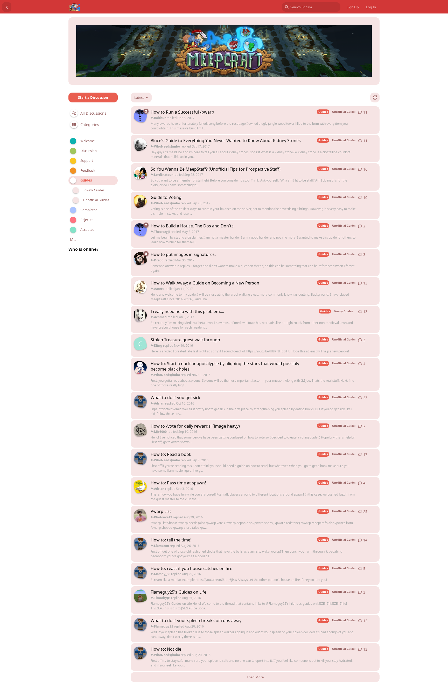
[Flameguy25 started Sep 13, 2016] (140, 401)
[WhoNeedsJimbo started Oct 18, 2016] (140, 367)
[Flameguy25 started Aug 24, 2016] (140, 572)
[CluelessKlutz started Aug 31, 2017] (140, 201)
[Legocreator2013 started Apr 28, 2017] (140, 229)
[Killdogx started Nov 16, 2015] (140, 315)
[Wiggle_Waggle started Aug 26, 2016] (140, 486)
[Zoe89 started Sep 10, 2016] (140, 429)
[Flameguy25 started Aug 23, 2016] (140, 543)
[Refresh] (375, 97)
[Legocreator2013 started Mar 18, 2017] (140, 115)
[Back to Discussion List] (6, 7)
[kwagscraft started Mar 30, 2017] (140, 144)
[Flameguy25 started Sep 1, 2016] (140, 458)
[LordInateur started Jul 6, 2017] (140, 172)
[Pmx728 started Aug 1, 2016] (140, 515)
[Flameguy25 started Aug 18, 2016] (140, 652)
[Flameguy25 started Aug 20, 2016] (140, 624)
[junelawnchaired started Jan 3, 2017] (140, 286)
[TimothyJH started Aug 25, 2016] (140, 595)
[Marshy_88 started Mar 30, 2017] (140, 258)
